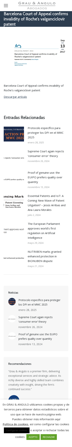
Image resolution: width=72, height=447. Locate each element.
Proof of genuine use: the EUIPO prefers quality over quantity (45, 177)
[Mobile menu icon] (6, 5)
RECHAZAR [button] (49, 437)
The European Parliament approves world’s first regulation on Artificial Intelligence (44, 230)
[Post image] (14, 134)
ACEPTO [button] (33, 437)
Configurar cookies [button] (16, 430)
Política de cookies (15, 424)
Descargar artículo (15, 97)
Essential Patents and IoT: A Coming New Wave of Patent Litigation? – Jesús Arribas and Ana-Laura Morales (47, 203)
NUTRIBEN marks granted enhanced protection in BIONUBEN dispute (44, 256)
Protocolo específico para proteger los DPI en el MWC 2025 (46, 132)
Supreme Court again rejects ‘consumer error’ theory (46, 153)
